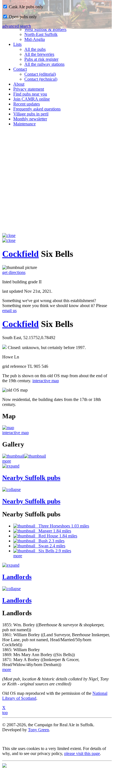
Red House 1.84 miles (56, 536)
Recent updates (26, 104)
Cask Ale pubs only (25, 6)
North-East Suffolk (41, 34)
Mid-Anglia (34, 39)
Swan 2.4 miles (50, 545)
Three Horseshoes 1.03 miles (62, 526)
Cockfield (20, 254)
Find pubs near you (30, 94)
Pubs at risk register (41, 59)
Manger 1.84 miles (53, 531)
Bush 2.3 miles (49, 540)
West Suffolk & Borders (45, 29)
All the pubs (35, 49)
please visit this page (82, 753)
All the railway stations (44, 64)
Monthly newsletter (30, 119)
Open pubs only (22, 16)
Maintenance (24, 124)
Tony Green (38, 729)
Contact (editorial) (40, 74)
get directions (13, 272)
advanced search (16, 26)
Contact (20, 69)
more (6, 461)
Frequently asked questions (37, 109)
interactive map (45, 380)
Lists (17, 44)
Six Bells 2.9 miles (53, 550)
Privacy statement (28, 89)
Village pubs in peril (30, 114)
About (18, 84)
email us (9, 310)
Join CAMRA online (31, 99)
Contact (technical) (40, 79)
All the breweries (39, 54)
